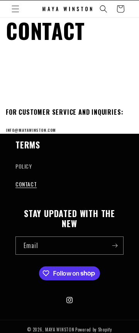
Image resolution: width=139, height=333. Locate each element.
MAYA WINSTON (59, 329)
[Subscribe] (114, 245)
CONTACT (26, 184)
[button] (15, 8)
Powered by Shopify (93, 329)
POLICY (23, 166)
